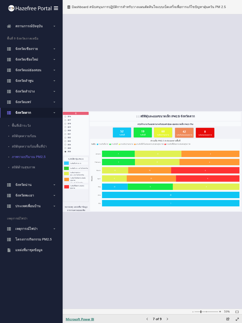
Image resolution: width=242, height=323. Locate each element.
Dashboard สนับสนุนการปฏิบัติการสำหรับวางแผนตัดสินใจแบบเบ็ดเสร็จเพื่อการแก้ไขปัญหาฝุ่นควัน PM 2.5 (149, 7)
